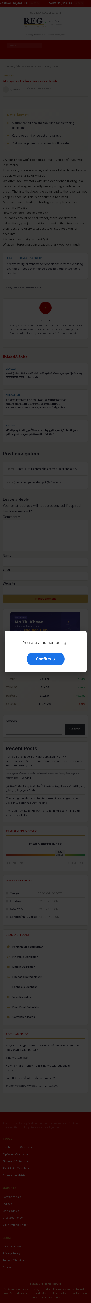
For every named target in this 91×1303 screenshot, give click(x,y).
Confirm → (45, 659)
